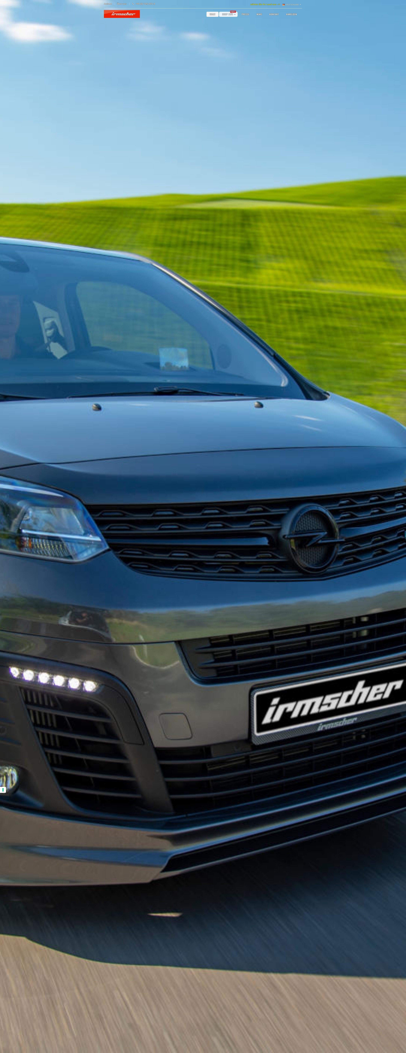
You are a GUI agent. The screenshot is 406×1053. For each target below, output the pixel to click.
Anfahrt (108, 4)
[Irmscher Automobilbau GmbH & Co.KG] (122, 14)
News (259, 14)
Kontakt (274, 14)
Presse (245, 14)
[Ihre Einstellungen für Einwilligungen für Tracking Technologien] (3, 790)
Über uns (122, 4)
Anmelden (291, 14)
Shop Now (229, 14)
